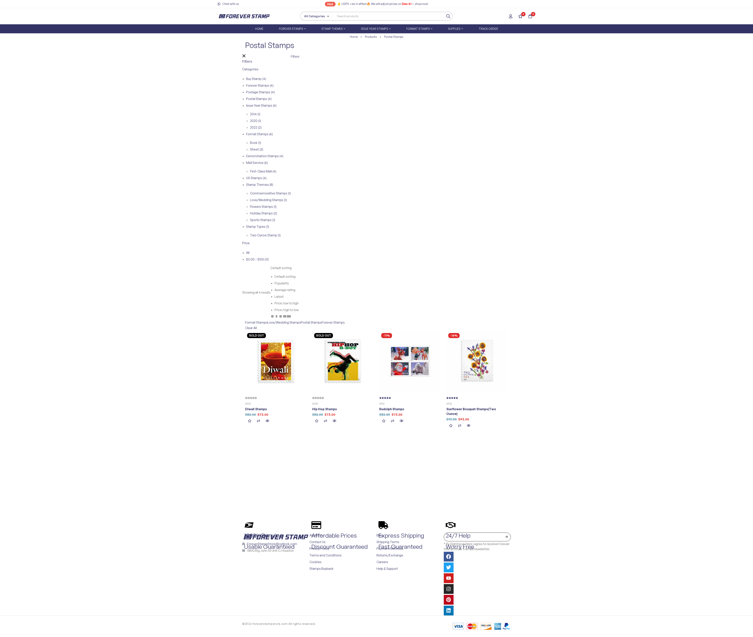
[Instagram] (449, 589)
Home (354, 37)
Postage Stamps (260, 92)
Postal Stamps (259, 99)
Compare (258, 420)
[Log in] (511, 16)
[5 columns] (289, 317)
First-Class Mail (263, 171)
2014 (255, 114)
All (247, 253)
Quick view (267, 420)
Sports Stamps (262, 220)
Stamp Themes (259, 185)
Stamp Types (257, 227)
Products (371, 37)
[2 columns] (276, 317)
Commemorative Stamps (270, 193)
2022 (256, 127)
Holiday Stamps (263, 213)
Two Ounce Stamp (265, 235)
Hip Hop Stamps (324, 409)
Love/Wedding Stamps (268, 200)
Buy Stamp (256, 79)
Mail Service (257, 163)
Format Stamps (259, 134)
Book (255, 143)
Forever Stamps (260, 85)
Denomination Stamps (264, 156)
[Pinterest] (449, 600)
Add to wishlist (249, 420)
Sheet (256, 149)
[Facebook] (449, 557)
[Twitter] (449, 567)
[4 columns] (284, 317)
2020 (255, 121)
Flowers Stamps (263, 207)
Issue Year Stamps (261, 105)
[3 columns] (280, 317)
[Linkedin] (449, 610)
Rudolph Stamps (391, 409)
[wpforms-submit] (506, 537)
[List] (272, 317)
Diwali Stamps (256, 409)
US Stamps (256, 178)
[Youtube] (449, 578)
